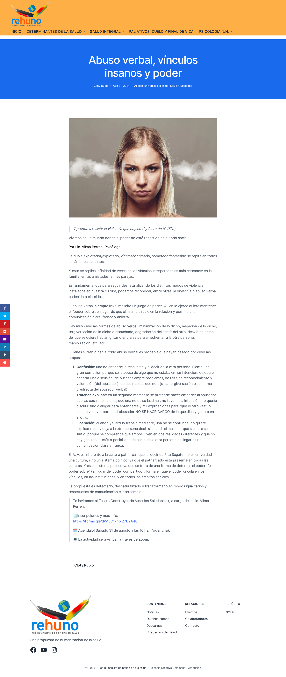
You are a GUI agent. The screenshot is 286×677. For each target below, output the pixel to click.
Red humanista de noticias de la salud (122, 667)
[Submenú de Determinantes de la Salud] (84, 31)
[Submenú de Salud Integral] (123, 31)
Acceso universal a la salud (151, 85)
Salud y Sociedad (181, 85)
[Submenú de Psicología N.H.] (231, 31)
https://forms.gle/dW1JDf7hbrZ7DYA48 (105, 521)
